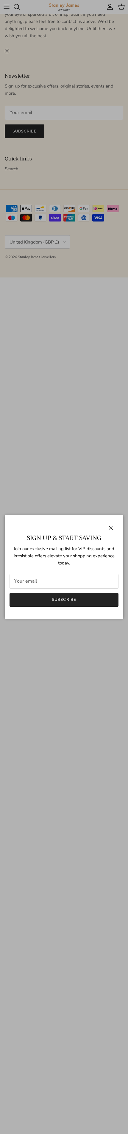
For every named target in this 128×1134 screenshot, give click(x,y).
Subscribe (64, 599)
